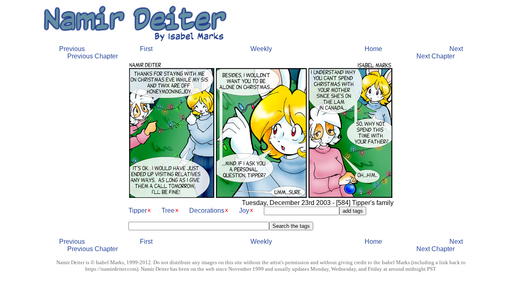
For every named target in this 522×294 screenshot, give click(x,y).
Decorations (206, 210)
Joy (244, 210)
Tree (168, 210)
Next (456, 48)
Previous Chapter (92, 56)
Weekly (261, 48)
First (146, 48)
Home (373, 48)
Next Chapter (435, 56)
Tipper (137, 210)
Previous (72, 48)
